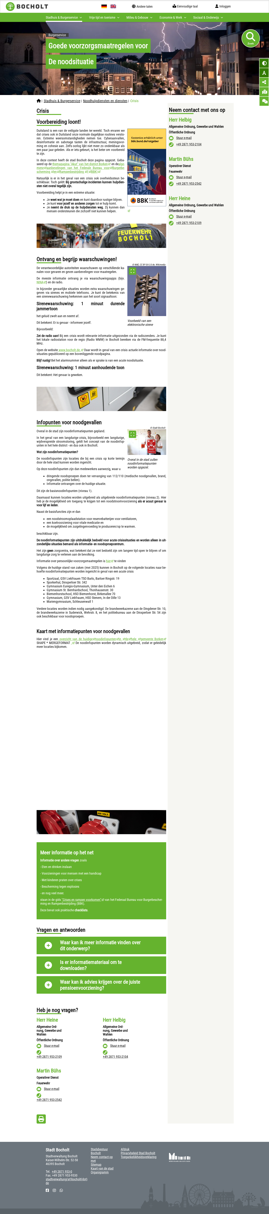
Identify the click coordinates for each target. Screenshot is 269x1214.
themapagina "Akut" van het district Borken (80, 164)
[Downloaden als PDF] (41, 1120)
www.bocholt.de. (69, 350)
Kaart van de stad (102, 1168)
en (55, 172)
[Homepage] (39, 101)
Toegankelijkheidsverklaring (138, 1157)
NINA (40, 282)
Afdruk (125, 1149)
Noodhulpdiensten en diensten (105, 101)
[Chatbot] (264, 101)
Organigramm (100, 1172)
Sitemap (96, 1164)
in (120, 639)
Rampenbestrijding (72, 172)
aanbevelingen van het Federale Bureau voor (78, 168)
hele (134, 639)
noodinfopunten (105, 639)
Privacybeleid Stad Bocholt (138, 1153)
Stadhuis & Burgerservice (62, 101)
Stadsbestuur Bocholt (99, 1151)
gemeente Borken (152, 639)
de (126, 639)
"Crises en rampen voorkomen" (81, 900)
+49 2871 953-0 (62, 1171)
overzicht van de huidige (75, 639)
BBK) (94, 172)
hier (108, 561)
